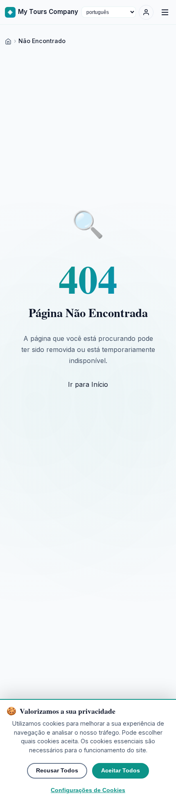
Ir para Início (88, 384)
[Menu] (165, 12)
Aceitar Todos (120, 770)
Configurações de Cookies (88, 790)
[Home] (8, 41)
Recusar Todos (57, 770)
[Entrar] (146, 12)
